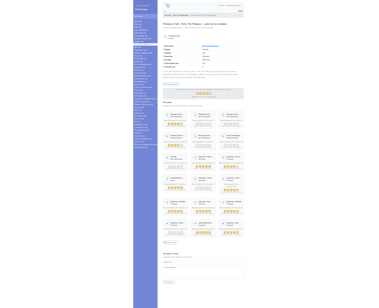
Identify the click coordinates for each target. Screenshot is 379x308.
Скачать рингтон (172, 84)
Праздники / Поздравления (145, 99)
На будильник (141, 79)
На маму (139, 84)
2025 (138, 24)
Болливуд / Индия (142, 38)
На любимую (140, 81)
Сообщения (140, 124)
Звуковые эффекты (143, 53)
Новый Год (140, 93)
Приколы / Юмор (142, 101)
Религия (139, 113)
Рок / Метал (140, 116)
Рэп (137, 121)
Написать (169, 282)
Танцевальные (141, 130)
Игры (138, 56)
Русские (139, 119)
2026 (137, 27)
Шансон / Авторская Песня (145, 144)
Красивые (139, 70)
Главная (222, 5)
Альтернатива (141, 36)
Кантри (138, 61)
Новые (138, 90)
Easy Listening (141, 30)
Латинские (140, 73)
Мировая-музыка (142, 76)
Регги (138, 110)
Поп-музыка (140, 96)
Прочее (139, 107)
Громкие (139, 41)
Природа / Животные (143, 104)
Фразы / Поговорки (142, 139)
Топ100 (138, 133)
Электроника (141, 147)
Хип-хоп (139, 142)
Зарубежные (140, 50)
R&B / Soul (140, 33)
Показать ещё (171, 242)
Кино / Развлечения (142, 64)
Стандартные (141, 127)
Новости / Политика (143, 87)
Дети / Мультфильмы (143, 44)
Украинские (139, 136)
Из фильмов (140, 59)
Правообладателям (233, 5)
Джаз (137, 47)
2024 (138, 21)
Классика (139, 67)
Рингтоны (141, 9)
